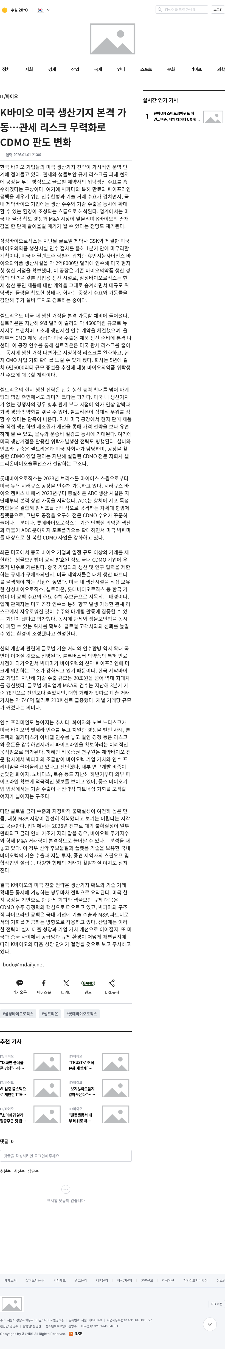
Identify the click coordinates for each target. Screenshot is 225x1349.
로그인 (218, 9)
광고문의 (81, 1280)
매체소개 (10, 1280)
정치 (6, 69)
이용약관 (168, 1280)
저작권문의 (124, 1280)
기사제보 (60, 1280)
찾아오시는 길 (35, 1280)
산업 (75, 69)
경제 (52, 69)
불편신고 (147, 1280)
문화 (171, 69)
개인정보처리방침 (195, 1280)
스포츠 (146, 69)
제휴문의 (102, 1280)
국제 (98, 69)
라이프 (196, 69)
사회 (29, 69)
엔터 (121, 69)
